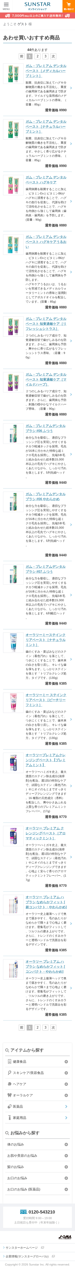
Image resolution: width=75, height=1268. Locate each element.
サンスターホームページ (22, 1247)
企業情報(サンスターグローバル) (27, 1256)
